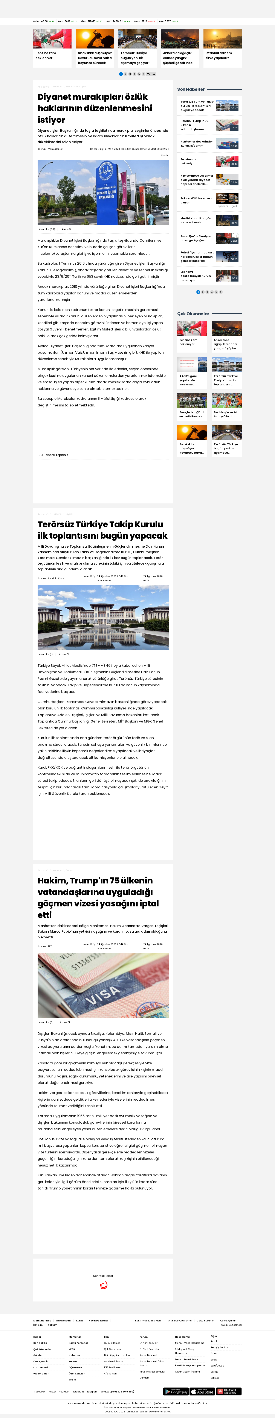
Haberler (57, 86)
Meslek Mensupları (76, 86)
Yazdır (165, 155)
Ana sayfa (43, 86)
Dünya (69, 870)
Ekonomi (70, 1265)
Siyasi (69, 514)
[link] (209, 105)
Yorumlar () (47, 229)
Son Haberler (191, 89)
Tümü (151, 74)
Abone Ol (66, 229)
